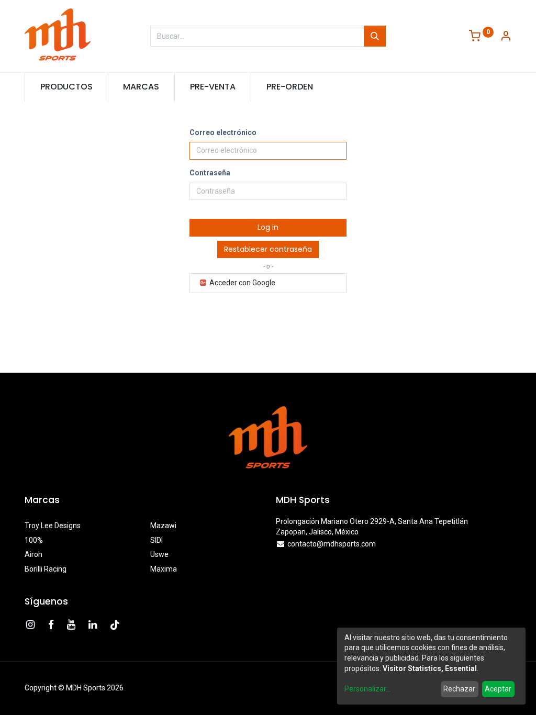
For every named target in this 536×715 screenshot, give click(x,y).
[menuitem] (66, 87)
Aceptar (498, 689)
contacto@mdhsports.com (331, 544)
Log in (268, 227)
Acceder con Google (241, 282)
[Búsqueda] (375, 36)
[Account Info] (505, 37)
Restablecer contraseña (268, 249)
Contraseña (209, 173)
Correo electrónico (222, 132)
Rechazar (459, 689)
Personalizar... (367, 689)
